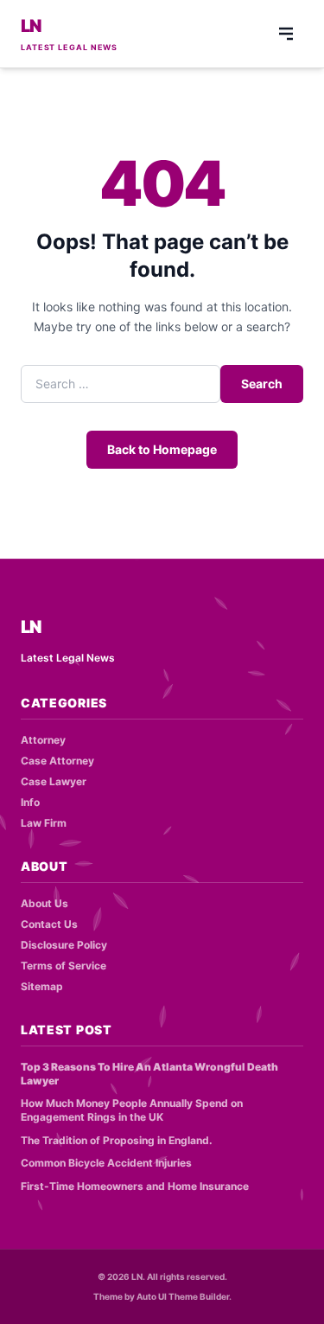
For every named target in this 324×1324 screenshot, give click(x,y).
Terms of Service (63, 965)
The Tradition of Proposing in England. (117, 1140)
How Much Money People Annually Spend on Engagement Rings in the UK (132, 1110)
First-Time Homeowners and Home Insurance (135, 1186)
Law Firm (44, 822)
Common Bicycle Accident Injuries (106, 1162)
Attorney (43, 739)
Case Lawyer (53, 781)
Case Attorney (57, 760)
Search (262, 383)
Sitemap (42, 986)
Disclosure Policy (64, 944)
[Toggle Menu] (286, 33)
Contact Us (49, 924)
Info (30, 802)
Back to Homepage (162, 449)
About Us (44, 903)
